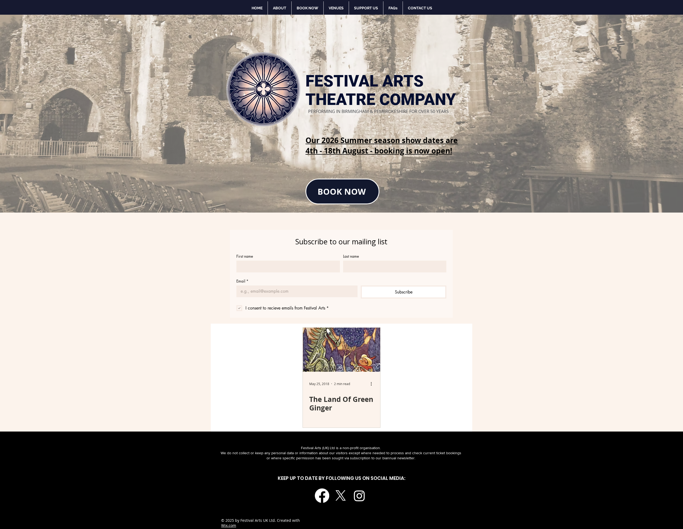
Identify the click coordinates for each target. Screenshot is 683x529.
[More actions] (373, 384)
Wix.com (228, 525)
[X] (340, 495)
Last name (351, 256)
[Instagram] (359, 495)
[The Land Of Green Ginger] (341, 350)
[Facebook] (322, 495)
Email (242, 281)
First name (244, 256)
